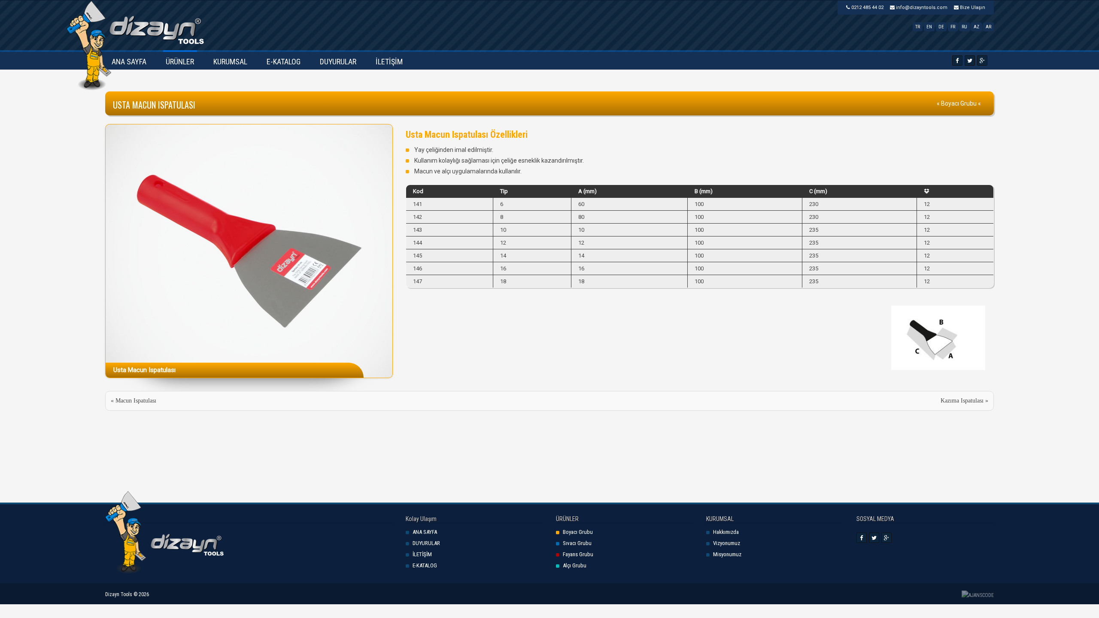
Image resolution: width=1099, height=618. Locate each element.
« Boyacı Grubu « (959, 103)
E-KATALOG (284, 61)
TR (917, 27)
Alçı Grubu (574, 565)
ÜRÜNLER (180, 61)
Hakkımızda (726, 532)
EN (929, 27)
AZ (976, 27)
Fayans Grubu (578, 554)
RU (964, 27)
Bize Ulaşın (972, 7)
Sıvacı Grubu (577, 543)
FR (952, 27)
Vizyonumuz (726, 543)
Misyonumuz (727, 554)
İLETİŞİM (389, 61)
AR (988, 27)
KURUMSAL (230, 61)
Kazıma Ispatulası (962, 400)
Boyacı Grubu (578, 532)
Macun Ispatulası (135, 400)
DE (941, 27)
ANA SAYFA (129, 61)
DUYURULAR (338, 61)
